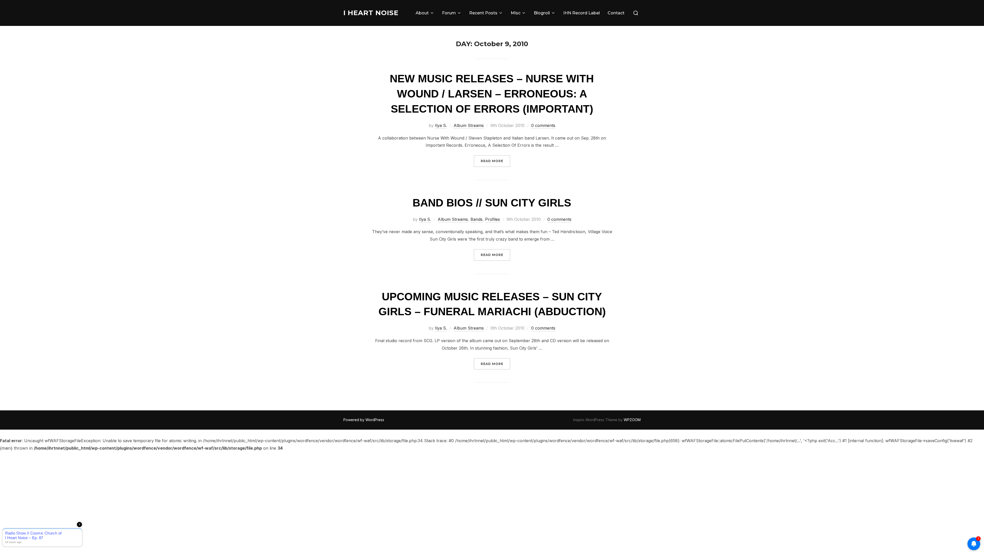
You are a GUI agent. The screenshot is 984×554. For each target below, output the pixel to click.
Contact (616, 13)
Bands (476, 219)
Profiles (492, 219)
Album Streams (469, 125)
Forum (449, 13)
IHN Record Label (581, 13)
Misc (515, 13)
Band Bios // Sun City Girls (492, 203)
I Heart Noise (370, 13)
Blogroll (542, 13)
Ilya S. (441, 125)
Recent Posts (483, 13)
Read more (495, 161)
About (422, 13)
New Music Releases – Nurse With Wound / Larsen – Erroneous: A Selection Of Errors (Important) (492, 94)
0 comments (543, 125)
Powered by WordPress (363, 420)
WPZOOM (632, 420)
